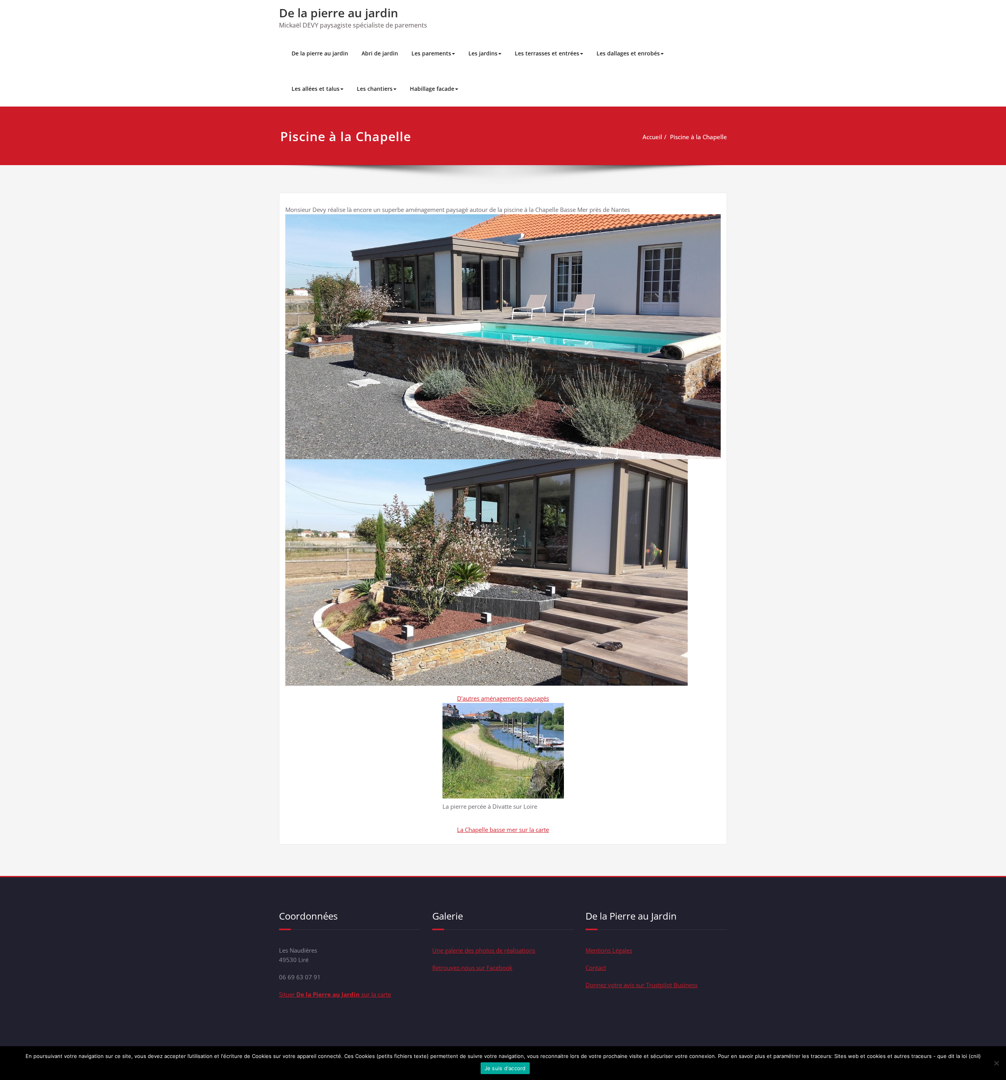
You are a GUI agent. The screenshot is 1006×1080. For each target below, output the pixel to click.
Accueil (652, 137)
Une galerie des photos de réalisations (483, 950)
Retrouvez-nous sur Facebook (472, 967)
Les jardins (482, 53)
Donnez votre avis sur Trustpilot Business (642, 985)
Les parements (431, 53)
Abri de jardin (380, 53)
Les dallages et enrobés (628, 53)
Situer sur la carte (335, 994)
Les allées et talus (316, 88)
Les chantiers (375, 88)
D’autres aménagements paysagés (503, 698)
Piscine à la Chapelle (698, 137)
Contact (596, 967)
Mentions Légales (609, 950)
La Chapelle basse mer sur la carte (503, 829)
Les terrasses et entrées (547, 53)
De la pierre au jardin (338, 13)
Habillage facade (432, 88)
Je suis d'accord (505, 1068)
